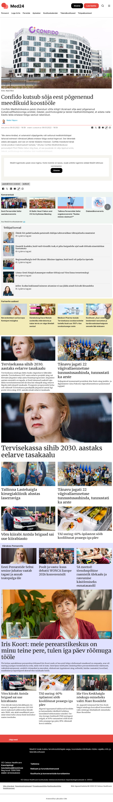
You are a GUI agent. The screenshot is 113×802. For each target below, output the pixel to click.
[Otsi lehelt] (102, 5)
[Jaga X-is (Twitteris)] (95, 127)
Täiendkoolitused (67, 13)
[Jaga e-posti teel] (103, 127)
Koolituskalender (50, 13)
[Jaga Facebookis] (92, 127)
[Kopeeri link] (106, 127)
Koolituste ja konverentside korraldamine (50, 774)
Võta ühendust (8, 786)
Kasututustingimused (23, 786)
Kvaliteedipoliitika (54, 786)
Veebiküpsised (9, 788)
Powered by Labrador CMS (56, 799)
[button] (5, 207)
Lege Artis (15, 13)
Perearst (5, 13)
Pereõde (26, 13)
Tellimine (34, 764)
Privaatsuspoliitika (40, 786)
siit (24, 222)
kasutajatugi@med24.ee (12, 768)
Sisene (77, 6)
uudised (26, 184)
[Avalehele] (36, 6)
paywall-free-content (11, 184)
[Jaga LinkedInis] (99, 127)
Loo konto (91, 6)
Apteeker (37, 13)
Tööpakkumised (85, 13)
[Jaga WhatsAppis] (110, 127)
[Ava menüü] (109, 5)
